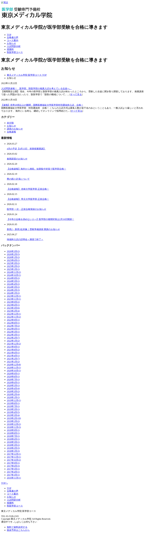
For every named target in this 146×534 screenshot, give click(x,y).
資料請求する (17, 527)
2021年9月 (13, 346)
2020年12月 (14, 364)
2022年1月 (13, 341)
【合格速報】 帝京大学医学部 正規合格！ (28, 199)
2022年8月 (13, 323)
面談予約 (18, 530)
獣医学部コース (15, 52)
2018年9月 (13, 430)
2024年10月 (14, 275)
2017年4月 (13, 472)
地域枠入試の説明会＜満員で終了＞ (25, 239)
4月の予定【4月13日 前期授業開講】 (26, 148)
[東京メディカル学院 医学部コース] (27, 20)
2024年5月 (13, 281)
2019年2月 (14, 418)
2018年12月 (14, 424)
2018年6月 (13, 439)
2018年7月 (13, 436)
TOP (9, 34)
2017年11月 (14, 457)
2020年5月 (13, 385)
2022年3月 (13, 335)
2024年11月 (14, 272)
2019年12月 (14, 400)
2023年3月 (13, 308)
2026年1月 (13, 257)
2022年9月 (13, 320)
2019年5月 (13, 409)
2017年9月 (13, 463)
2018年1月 (13, 451)
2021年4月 (13, 355)
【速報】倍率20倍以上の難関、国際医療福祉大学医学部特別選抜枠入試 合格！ (42, 105)
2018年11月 (14, 427)
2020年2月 (13, 394)
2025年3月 (13, 263)
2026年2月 (13, 254)
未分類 (10, 123)
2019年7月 (13, 406)
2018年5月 (13, 442)
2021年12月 (14, 344)
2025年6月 (13, 260)
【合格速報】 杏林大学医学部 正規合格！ (28, 189)
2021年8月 (13, 349)
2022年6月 (13, 329)
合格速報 (11, 132)
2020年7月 (13, 379)
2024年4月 (13, 284)
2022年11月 (14, 317)
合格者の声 (12, 37)
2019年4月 (13, 412)
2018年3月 (13, 445)
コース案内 (12, 40)
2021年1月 (13, 361)
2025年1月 (13, 269)
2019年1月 (13, 421)
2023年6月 (13, 305)
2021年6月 (13, 352)
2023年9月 (13, 302)
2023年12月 (14, 296)
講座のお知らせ (15, 129)
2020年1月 (13, 397)
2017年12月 (14, 454)
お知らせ (11, 43)
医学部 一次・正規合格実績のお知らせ (26, 209)
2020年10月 (14, 370)
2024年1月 (13, 293)
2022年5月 (13, 332)
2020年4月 (13, 388)
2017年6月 (13, 466)
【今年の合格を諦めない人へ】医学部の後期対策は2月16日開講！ (40, 219)
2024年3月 (13, 287)
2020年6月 (13, 382)
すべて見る (76, 94)
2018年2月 (13, 448)
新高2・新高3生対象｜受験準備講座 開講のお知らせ (33, 229)
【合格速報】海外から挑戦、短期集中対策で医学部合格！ (36, 169)
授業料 (10, 49)
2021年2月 (13, 358)
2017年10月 (14, 460)
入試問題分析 (14, 46)
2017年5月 (13, 469)
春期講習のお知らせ (17, 159)
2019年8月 (13, 403)
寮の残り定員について (18, 179)
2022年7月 (13, 326)
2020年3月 (13, 391)
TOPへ (4, 483)
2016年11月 (14, 478)
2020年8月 (13, 376)
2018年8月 (13, 433)
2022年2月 (13, 338)
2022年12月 (14, 314)
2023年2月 (13, 311)
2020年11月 (14, 367)
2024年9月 (13, 278)
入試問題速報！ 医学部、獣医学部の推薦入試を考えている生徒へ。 (36, 88)
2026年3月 (13, 251)
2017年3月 (13, 475)
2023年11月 (14, 299)
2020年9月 (13, 373)
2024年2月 (13, 290)
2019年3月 (13, 415)
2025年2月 (13, 266)
